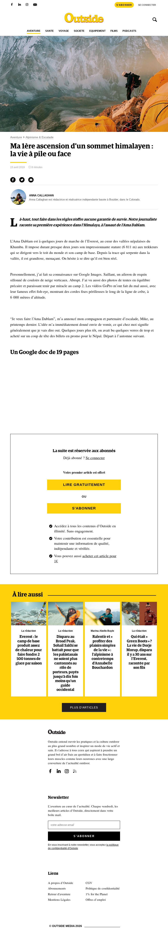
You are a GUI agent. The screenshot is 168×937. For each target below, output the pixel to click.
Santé (49, 31)
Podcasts (129, 31)
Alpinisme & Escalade (39, 137)
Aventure (33, 31)
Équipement (97, 31)
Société (79, 31)
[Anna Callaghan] (18, 203)
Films (114, 31)
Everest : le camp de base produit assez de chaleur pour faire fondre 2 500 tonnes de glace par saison (28, 650)
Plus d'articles (84, 707)
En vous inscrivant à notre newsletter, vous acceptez (83, 846)
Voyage (64, 31)
